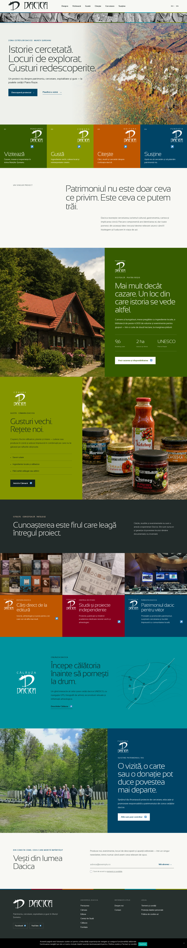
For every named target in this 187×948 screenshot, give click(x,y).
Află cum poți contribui (131, 817)
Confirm (143, 944)
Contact (118, 910)
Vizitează (76, 6)
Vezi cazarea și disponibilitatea (133, 360)
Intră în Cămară (20, 483)
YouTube (35, 926)
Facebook (19, 926)
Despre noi (119, 906)
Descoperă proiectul (22, 92)
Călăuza (84, 923)
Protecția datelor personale (152, 910)
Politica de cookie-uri (150, 914)
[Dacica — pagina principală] (28, 6)
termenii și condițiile (114, 871)
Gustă (87, 6)
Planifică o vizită (52, 92)
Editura (83, 914)
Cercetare (109, 6)
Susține (122, 6)
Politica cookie (114, 944)
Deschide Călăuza (59, 706)
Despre (65, 6)
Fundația (84, 927)
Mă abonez (165, 864)
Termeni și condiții (148, 906)
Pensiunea (85, 906)
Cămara (84, 910)
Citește (98, 6)
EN (177, 6)
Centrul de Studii (87, 919)
